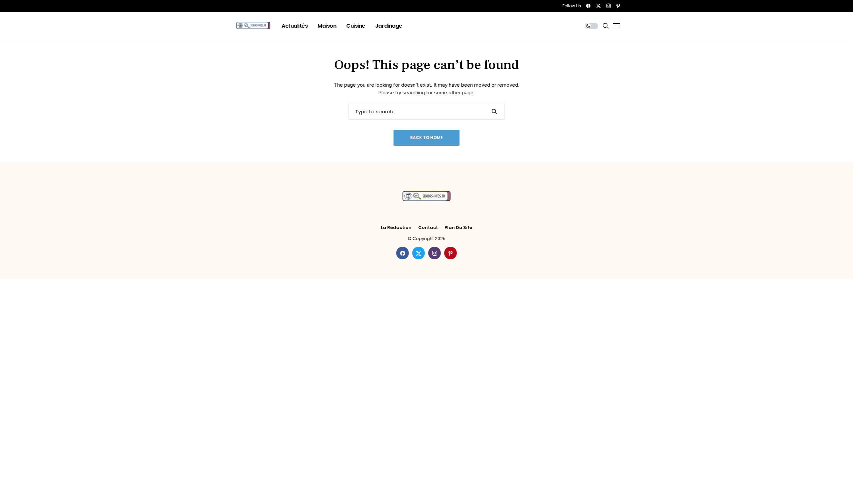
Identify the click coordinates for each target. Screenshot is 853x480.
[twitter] (598, 6)
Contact (428, 227)
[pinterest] (618, 6)
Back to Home (426, 137)
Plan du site (458, 227)
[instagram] (608, 6)
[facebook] (588, 6)
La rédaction (396, 227)
